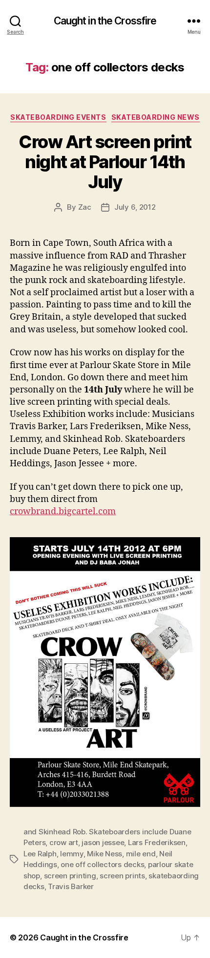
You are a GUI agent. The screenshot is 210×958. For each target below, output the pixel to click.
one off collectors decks (102, 864)
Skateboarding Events (58, 117)
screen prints (122, 875)
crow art (63, 842)
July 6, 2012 (135, 207)
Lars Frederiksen (157, 842)
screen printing (70, 875)
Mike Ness (104, 853)
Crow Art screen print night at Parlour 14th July (105, 162)
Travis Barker (71, 886)
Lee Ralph (40, 853)
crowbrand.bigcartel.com (63, 511)
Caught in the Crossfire (105, 21)
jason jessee (103, 842)
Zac (84, 207)
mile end (141, 853)
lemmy (72, 853)
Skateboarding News (155, 117)
